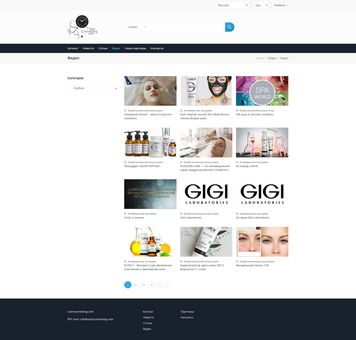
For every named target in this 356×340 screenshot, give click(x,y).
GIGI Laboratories (191, 217)
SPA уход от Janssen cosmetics (255, 114)
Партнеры (187, 311)
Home (260, 58)
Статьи (102, 48)
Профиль (279, 5)
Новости (88, 48)
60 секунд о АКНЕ (247, 166)
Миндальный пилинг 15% (252, 265)
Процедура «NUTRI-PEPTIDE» (142, 166)
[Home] (82, 27)
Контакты (157, 48)
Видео (116, 48)
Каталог (73, 48)
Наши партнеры (135, 48)
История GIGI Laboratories (252, 217)
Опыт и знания (134, 217)
